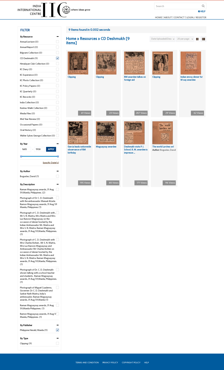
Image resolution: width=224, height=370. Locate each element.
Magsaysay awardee (106, 146)
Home (158, 17)
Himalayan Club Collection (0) (34, 63)
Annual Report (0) (29, 47)
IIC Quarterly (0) (28, 91)
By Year (24, 143)
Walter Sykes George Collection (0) (37, 135)
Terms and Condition (87, 362)
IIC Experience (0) (29, 75)
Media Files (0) (27, 113)
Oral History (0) (28, 130)
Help (146, 362)
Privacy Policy (110, 362)
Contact (179, 17)
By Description (27, 184)
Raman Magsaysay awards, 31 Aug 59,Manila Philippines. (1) (37, 307)
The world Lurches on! (163, 146)
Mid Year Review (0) (30, 119)
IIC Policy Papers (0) (30, 86)
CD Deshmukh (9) (29, 58)
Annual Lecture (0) (29, 41)
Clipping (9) (26, 343)
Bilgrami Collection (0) (31, 52)
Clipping (72, 77)
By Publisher (26, 325)
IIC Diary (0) (26, 69)
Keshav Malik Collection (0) (33, 108)
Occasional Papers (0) (31, 124)
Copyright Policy (131, 362)
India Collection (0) (29, 102)
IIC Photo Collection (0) (31, 80)
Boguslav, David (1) (29, 176)
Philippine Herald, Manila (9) (34, 330)
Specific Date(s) (51, 162)
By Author (25, 171)
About (168, 17)
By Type (24, 338)
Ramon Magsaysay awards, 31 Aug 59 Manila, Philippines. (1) (38, 315)
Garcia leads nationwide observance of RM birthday (79, 149)
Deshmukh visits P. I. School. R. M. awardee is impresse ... (136, 149)
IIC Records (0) (27, 97)
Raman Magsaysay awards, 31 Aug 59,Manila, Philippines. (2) (37, 191)
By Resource (26, 36)
